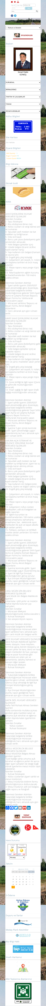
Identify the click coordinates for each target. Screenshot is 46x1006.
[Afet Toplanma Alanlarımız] (23, 993)
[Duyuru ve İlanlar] (23, 922)
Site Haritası (10, 142)
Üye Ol (13, 5)
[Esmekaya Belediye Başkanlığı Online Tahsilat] (23, 905)
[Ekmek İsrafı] (23, 192)
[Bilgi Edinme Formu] (23, 173)
